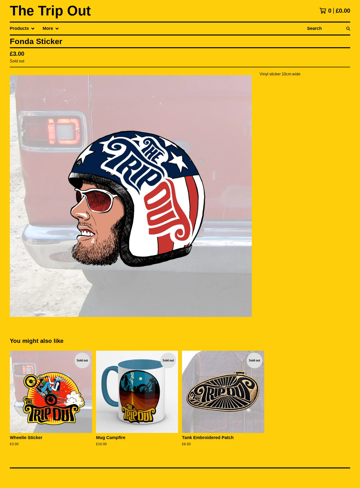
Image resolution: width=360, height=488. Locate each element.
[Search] (348, 29)
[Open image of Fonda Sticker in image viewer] (131, 196)
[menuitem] (22, 29)
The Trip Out (50, 11)
